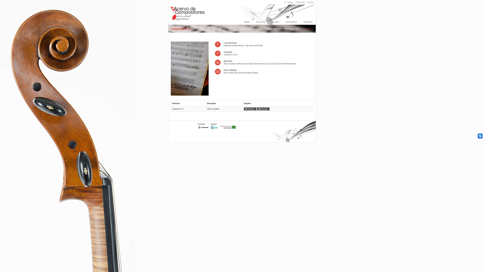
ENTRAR (310, 2)
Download (263, 109)
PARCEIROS (291, 22)
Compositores (258, 29)
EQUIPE (275, 22)
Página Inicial (244, 29)
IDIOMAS (290, 2)
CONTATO (308, 22)
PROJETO (260, 22)
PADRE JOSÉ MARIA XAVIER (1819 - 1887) (282, 29)
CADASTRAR (300, 2)
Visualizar (250, 109)
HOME (247, 22)
